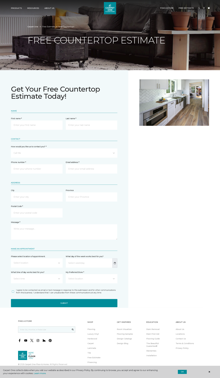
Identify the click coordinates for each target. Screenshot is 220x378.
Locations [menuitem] (180, 334)
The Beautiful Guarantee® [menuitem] (152, 344)
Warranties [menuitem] (151, 351)
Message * (15, 222)
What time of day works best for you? (27, 272)
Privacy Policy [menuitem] (182, 348)
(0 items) (209, 8)
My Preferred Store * (75, 272)
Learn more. (40, 373)
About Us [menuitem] (180, 329)
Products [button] (16, 8)
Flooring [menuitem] (91, 329)
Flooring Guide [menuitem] (153, 339)
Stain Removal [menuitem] (153, 329)
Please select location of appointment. (28, 256)
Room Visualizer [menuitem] (124, 329)
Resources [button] (33, 8)
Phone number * (18, 162)
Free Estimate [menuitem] (93, 357)
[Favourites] (204, 8)
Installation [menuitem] (151, 355)
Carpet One (33, 27)
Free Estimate (186, 8)
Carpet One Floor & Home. (37, 364)
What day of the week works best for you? (85, 256)
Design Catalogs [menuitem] (124, 339)
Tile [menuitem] (89, 353)
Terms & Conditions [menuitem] (185, 343)
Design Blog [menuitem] (122, 343)
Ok (182, 372)
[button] (199, 8)
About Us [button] (49, 8)
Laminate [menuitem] (91, 348)
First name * (16, 118)
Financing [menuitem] (92, 362)
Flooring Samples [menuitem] (125, 334)
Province (70, 190)
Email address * (72, 162)
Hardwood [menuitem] (92, 339)
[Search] (72, 329)
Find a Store (167, 8)
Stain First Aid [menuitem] (152, 334)
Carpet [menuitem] (90, 343)
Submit (64, 303)
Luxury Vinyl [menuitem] (93, 334)
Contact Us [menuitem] (181, 339)
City (12, 190)
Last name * (71, 118)
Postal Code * (17, 206)
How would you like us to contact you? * (28, 146)
